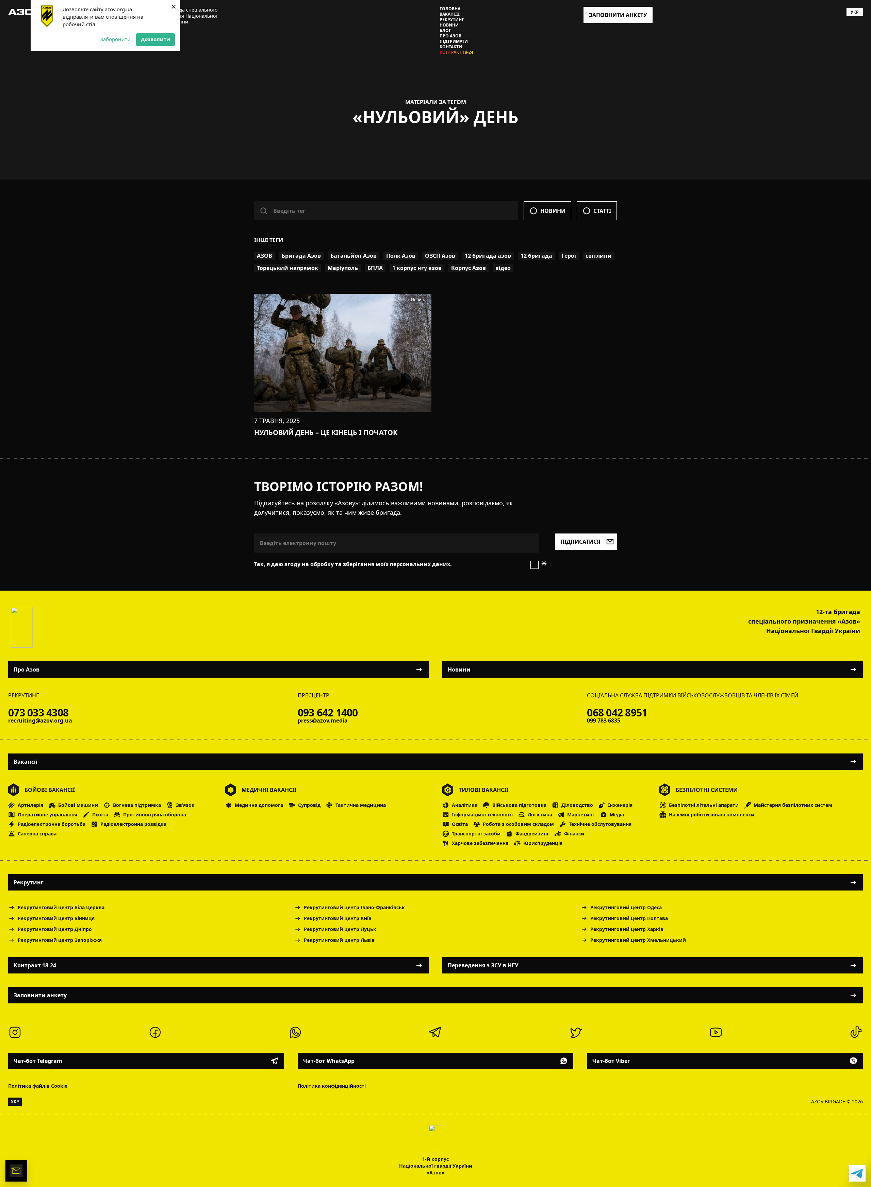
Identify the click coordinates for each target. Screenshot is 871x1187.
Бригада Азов (301, 255)
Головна (450, 9)
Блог (445, 31)
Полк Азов (400, 255)
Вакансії (450, 14)
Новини (449, 25)
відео (503, 268)
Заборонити (115, 39)
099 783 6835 (603, 720)
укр (855, 12)
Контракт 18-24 (456, 52)
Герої (569, 255)
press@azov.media (323, 720)
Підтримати (454, 41)
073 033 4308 (38, 713)
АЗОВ (264, 255)
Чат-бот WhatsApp (329, 1061)
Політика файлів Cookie (37, 1086)
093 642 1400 (328, 713)
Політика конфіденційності (332, 1086)
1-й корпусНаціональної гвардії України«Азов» (435, 1166)
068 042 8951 (617, 713)
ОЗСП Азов (440, 255)
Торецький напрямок (287, 268)
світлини (599, 255)
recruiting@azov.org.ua (40, 720)
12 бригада (536, 255)
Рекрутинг (452, 20)
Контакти (451, 47)
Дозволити (155, 39)
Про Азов (450, 36)
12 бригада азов (488, 255)
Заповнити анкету (40, 995)
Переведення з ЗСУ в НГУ (483, 965)
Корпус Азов (468, 268)
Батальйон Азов (353, 255)
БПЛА (375, 268)
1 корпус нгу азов (417, 268)
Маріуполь (343, 268)
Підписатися (580, 541)
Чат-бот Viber (611, 1061)
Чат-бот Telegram (38, 1061)
